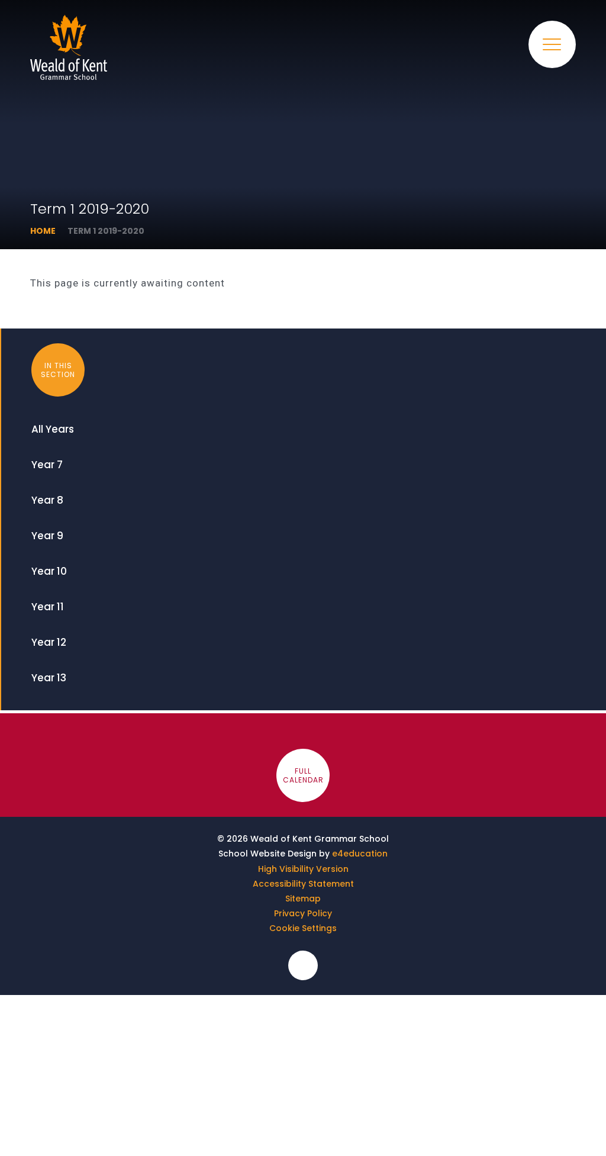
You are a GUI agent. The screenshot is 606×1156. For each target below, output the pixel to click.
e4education (360, 853)
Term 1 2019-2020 (105, 231)
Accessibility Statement (303, 884)
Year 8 (47, 500)
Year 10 (49, 571)
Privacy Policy (303, 913)
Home (43, 231)
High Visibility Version (303, 869)
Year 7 (47, 465)
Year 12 (48, 642)
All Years (52, 429)
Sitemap (303, 898)
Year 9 (47, 536)
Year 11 (47, 607)
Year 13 (48, 678)
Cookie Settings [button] (303, 928)
